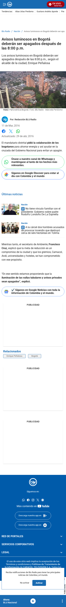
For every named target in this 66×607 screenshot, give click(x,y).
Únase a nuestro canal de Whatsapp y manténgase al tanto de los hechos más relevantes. (34, 162)
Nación (17, 31)
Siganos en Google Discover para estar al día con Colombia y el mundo (35, 175)
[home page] (33, 482)
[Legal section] (61, 552)
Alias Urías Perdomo (24, 11)
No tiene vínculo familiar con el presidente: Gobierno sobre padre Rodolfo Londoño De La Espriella (40, 211)
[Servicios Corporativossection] (61, 544)
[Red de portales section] (61, 536)
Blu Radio (6, 31)
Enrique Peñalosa (14, 356)
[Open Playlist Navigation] (62, 601)
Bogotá (34, 356)
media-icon (33, 601)
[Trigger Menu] (4, 4)
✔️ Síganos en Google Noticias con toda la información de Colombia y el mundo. (35, 291)
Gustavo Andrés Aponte (47, 11)
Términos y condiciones (18, 564)
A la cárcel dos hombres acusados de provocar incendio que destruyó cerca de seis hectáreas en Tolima (42, 230)
